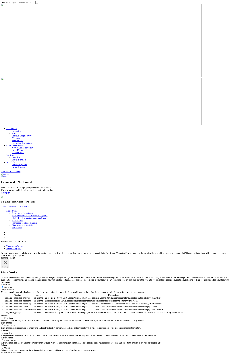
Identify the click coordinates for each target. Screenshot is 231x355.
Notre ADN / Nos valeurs (22, 148)
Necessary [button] (5, 284)
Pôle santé (16, 138)
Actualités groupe (19, 164)
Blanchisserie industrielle (22, 225)
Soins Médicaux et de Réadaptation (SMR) (30, 216)
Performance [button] (6, 323)
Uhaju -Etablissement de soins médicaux (29, 218)
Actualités (10, 162)
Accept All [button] (19, 255)
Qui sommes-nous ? (14, 145)
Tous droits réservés (14, 246)
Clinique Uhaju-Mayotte (22, 136)
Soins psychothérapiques (22, 213)
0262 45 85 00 (14, 171)
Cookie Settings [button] (7, 255)
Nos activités (11, 128)
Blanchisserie (17, 140)
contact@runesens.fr (10, 206)
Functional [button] (5, 315)
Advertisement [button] (7, 338)
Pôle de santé (17, 220)
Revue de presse (19, 167)
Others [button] (4, 345)
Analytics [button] (5, 330)
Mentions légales (13, 248)
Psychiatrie (16, 131)
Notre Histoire (18, 150)
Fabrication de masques (22, 143)
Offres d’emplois (19, 160)
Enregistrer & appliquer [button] (11, 353)
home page (5, 192)
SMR (14, 133)
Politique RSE (18, 152)
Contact (4, 171)
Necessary (8, 287)
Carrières (10, 155)
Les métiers (16, 157)
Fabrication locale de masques (24, 223)
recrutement (17, 228)
